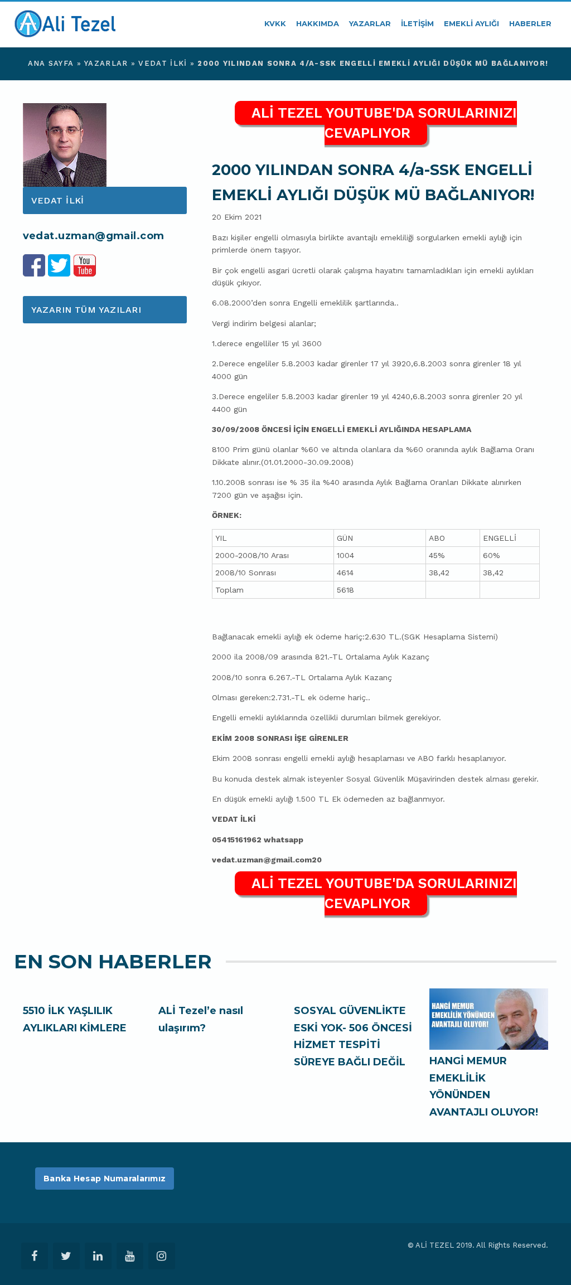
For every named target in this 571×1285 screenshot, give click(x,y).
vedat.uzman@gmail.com (93, 236)
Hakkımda (317, 23)
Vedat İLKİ (162, 63)
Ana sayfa (51, 63)
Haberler (530, 23)
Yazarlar (370, 23)
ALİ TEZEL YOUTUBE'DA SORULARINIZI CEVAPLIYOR (384, 123)
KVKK (275, 23)
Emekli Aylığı (471, 23)
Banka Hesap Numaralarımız (104, 1179)
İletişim (417, 23)
